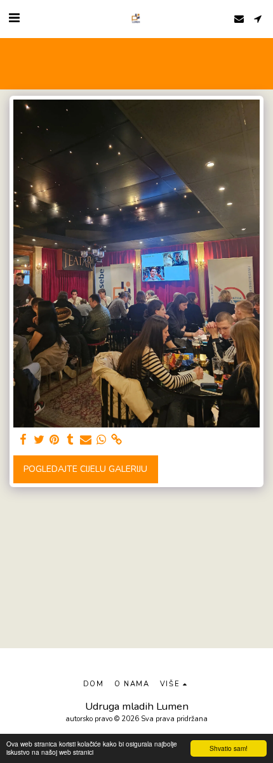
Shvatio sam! (229, 748)
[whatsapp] (101, 440)
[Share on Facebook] (23, 440)
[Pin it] (54, 440)
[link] (117, 440)
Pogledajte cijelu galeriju (85, 469)
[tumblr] (70, 440)
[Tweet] (39, 440)
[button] (14, 18)
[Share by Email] (85, 440)
